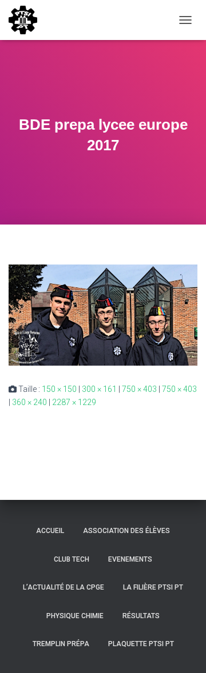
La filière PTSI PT (153, 587)
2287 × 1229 (74, 402)
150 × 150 (59, 389)
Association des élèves (126, 531)
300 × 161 (99, 389)
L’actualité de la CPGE (63, 587)
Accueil (50, 531)
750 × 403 (139, 389)
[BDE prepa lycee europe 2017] (103, 314)
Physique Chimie (75, 616)
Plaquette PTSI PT (141, 644)
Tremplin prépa (61, 644)
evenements (130, 559)
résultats (141, 616)
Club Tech (71, 559)
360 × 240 (29, 402)
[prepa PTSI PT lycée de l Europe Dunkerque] (27, 20)
